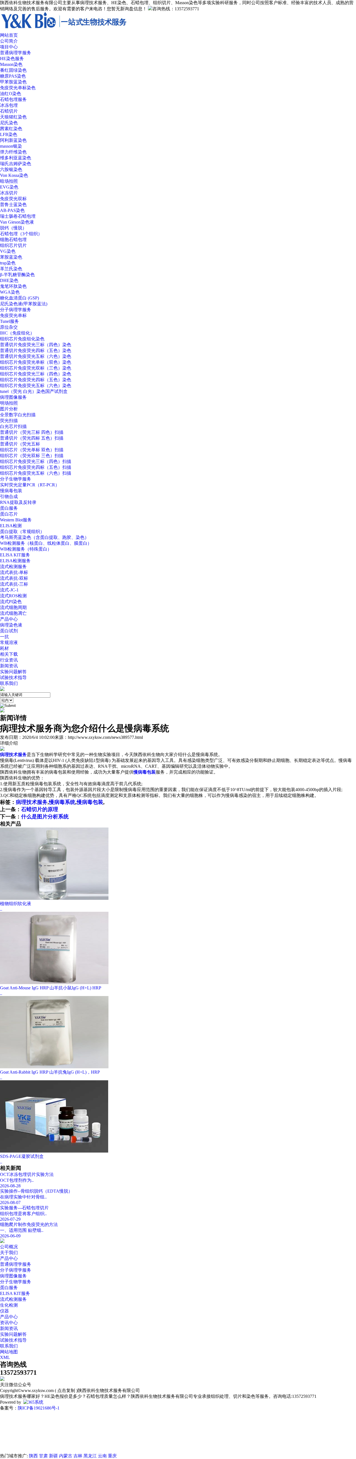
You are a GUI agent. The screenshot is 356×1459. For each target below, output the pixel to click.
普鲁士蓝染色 (13, 204)
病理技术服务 (32, 802)
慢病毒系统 (62, 802)
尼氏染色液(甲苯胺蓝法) (23, 303)
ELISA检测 (11, 525)
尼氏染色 (9, 122)
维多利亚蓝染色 (15, 157)
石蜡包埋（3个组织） (21, 233)
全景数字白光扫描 (18, 414)
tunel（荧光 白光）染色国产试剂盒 (34, 391)
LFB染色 (8, 134)
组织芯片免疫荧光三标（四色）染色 (35, 373)
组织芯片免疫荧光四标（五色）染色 (35, 379)
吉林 (77, 1455)
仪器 (4, 1311)
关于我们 (9, 1252)
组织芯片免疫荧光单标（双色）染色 (35, 362)
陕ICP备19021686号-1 (39, 1408)
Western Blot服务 (16, 519)
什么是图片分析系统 (45, 816)
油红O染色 (10, 93)
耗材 (4, 648)
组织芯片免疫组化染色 (22, 338)
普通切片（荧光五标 (20, 444)
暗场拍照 (9, 181)
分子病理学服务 (15, 309)
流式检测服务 (13, 566)
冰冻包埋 (9, 105)
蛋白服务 (9, 508)
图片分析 (9, 409)
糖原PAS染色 (13, 76)
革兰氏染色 (11, 268)
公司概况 (9, 1246)
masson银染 (11, 146)
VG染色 (8, 251)
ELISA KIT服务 (15, 555)
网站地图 (9, 1351)
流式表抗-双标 (14, 578)
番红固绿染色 (13, 70)
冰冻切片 (9, 192)
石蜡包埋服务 (13, 99)
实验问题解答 (13, 671)
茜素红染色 (11, 128)
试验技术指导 (13, 677)
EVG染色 (9, 187)
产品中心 (9, 1258)
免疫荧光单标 (13, 315)
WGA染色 (10, 292)
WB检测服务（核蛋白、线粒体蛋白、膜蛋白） (46, 543)
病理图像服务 (13, 397)
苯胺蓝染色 (11, 257)
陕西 (33, 1455)
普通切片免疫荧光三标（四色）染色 (35, 344)
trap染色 (8, 263)
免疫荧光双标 (13, 198)
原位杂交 (9, 327)
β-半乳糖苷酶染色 (17, 274)
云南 (102, 1455)
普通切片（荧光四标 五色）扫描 (31, 438)
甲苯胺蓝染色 (13, 82)
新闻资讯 (9, 665)
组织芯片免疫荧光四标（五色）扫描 (35, 467)
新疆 (53, 1455)
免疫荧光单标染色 (18, 87)
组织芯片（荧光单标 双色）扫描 (31, 449)
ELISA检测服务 (15, 560)
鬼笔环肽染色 (13, 286)
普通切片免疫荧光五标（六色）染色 (35, 356)
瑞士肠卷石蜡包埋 (18, 216)
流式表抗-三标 (14, 584)
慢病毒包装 (11, 490)
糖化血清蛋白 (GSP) (19, 298)
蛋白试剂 (9, 630)
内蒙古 (65, 1455)
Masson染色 (11, 64)
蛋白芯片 (9, 514)
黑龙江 (90, 1455)
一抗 (4, 636)
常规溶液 (9, 642)
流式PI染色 (11, 601)
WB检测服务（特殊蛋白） (26, 549)
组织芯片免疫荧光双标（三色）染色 (35, 368)
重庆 (112, 1455)
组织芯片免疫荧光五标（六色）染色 (35, 385)
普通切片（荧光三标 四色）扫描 (31, 432)
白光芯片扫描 (13, 426)
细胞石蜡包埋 (13, 239)
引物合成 (9, 496)
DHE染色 (9, 280)
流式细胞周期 (13, 607)
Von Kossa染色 (14, 175)
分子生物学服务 (15, 479)
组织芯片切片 (13, 245)
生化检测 (9, 1305)
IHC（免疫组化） (17, 333)
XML (5, 1357)
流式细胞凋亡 (13, 613)
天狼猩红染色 (13, 117)
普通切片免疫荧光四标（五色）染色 (35, 350)
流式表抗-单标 (14, 572)
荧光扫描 (9, 420)
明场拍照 (9, 403)
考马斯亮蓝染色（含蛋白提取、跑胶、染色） (44, 537)
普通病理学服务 (15, 52)
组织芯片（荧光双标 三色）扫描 (31, 455)
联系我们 (9, 1346)
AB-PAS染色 (12, 210)
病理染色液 (11, 625)
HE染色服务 (12, 58)
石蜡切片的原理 (39, 809)
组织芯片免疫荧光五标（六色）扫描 (35, 473)
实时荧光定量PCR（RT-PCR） (30, 484)
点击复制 (66, 1390)
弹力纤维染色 (13, 152)
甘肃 (43, 1455)
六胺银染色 (11, 169)
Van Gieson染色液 (17, 222)
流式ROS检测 (13, 595)
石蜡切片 (9, 111)
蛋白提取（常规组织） (22, 531)
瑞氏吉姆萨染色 (15, 163)
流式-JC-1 (9, 590)
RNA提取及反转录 (18, 502)
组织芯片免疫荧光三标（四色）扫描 (35, 461)
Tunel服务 (9, 321)
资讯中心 (9, 1322)
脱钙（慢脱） (13, 228)
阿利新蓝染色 (13, 140)
